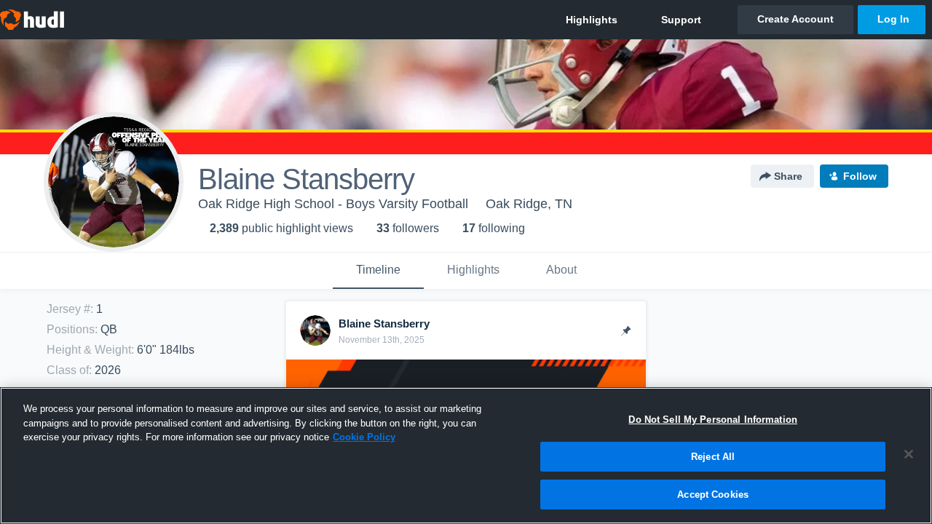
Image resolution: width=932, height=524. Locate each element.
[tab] (378, 271)
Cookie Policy (364, 437)
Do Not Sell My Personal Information (712, 419)
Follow (860, 176)
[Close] (909, 454)
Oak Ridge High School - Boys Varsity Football (333, 203)
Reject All (713, 456)
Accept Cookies (713, 493)
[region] (466, 455)
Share (788, 176)
